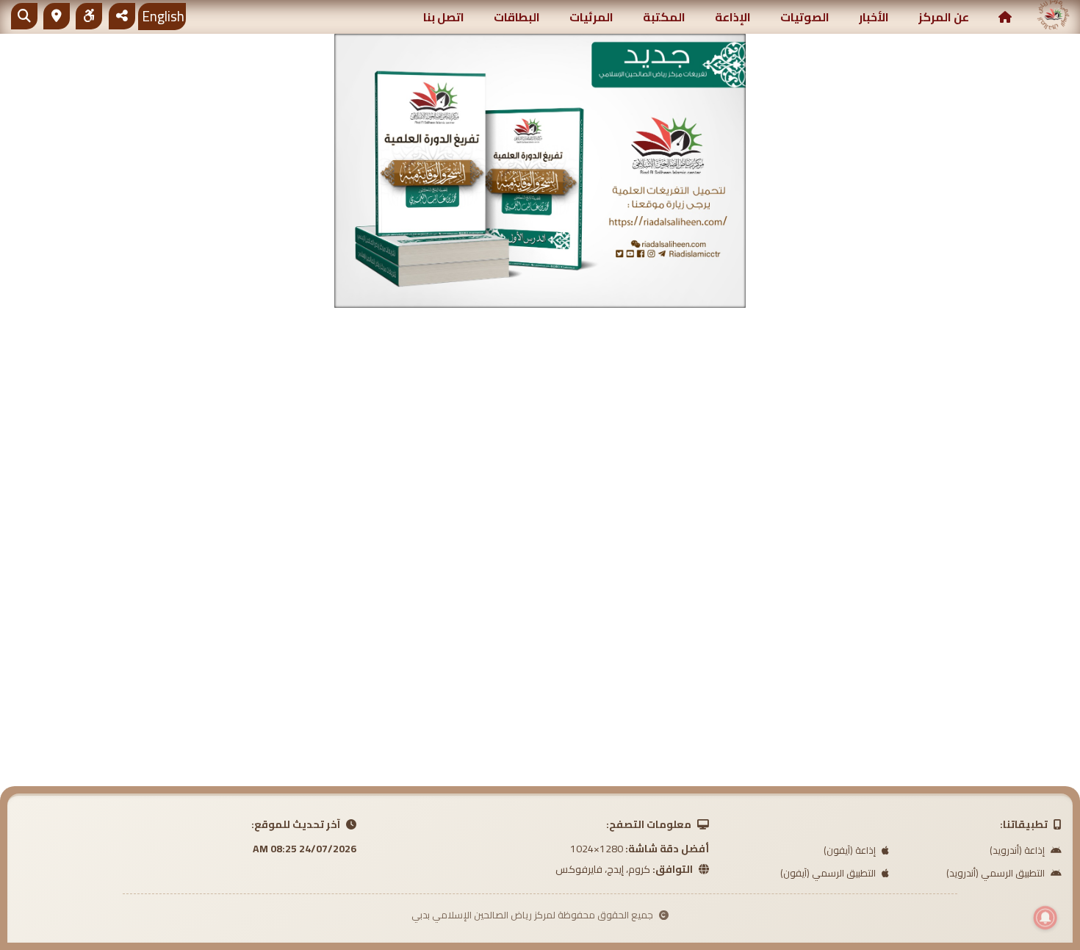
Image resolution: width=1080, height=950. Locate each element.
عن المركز (943, 17)
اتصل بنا (443, 17)
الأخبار (874, 17)
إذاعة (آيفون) (851, 850)
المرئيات (591, 17)
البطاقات (517, 17)
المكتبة (664, 17)
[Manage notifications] (1045, 917)
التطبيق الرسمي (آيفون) (829, 873)
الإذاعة (733, 17)
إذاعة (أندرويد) (1018, 850)
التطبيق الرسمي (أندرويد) (996, 873)
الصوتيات (804, 17)
